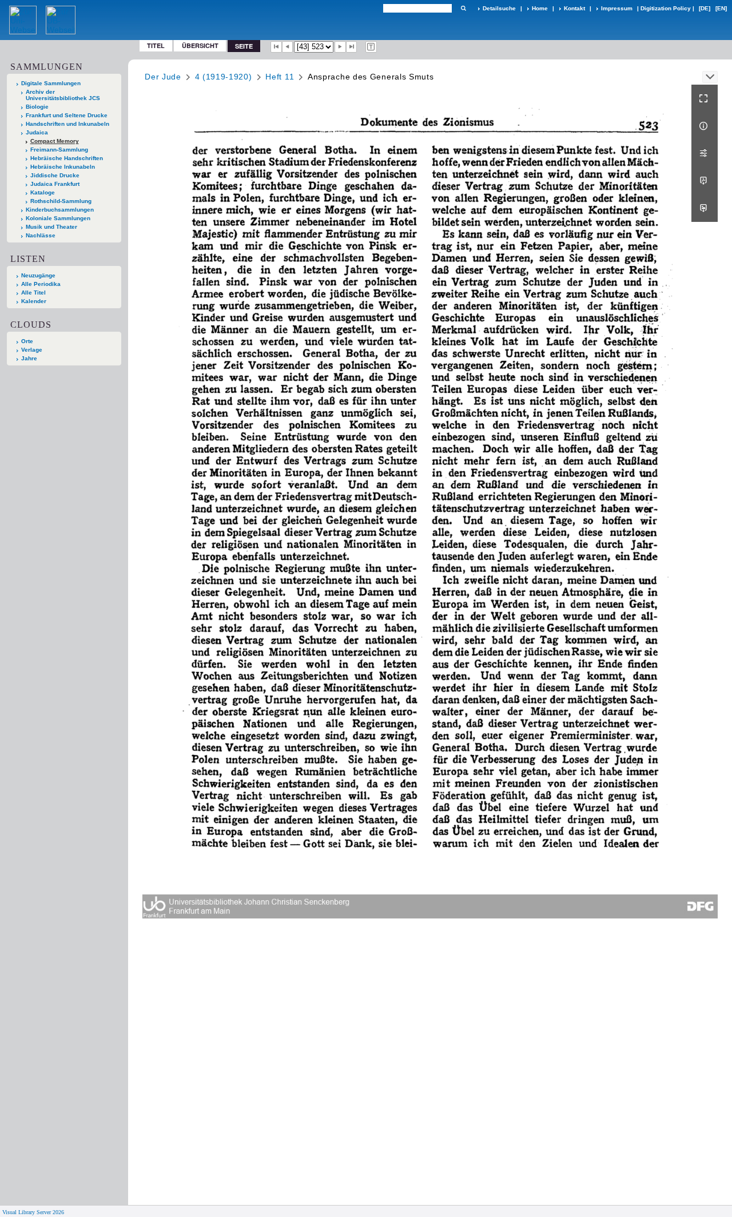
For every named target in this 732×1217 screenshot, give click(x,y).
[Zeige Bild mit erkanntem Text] (371, 47)
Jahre (29, 358)
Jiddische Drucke (54, 175)
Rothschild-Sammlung (61, 201)
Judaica (37, 132)
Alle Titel (33, 292)
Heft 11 (279, 76)
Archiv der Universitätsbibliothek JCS (63, 95)
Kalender (33, 301)
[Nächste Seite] (340, 47)
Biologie (37, 107)
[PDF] (704, 180)
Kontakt (574, 8)
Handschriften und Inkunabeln (67, 124)
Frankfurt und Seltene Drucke (67, 115)
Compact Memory (54, 141)
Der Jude (163, 76)
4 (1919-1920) (223, 76)
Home (540, 8)
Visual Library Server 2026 (33, 1212)
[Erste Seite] (276, 47)
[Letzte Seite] (351, 47)
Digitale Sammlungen (51, 83)
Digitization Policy (665, 8)
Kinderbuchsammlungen (60, 209)
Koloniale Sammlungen (58, 218)
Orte (27, 341)
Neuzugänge (38, 275)
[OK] (463, 8)
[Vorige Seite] (287, 47)
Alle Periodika (41, 284)
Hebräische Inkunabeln (62, 167)
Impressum (616, 8)
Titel (156, 45)
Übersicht (200, 45)
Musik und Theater (51, 227)
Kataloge (42, 192)
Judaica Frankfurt (54, 184)
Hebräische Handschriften (66, 158)
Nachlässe (40, 235)
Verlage (31, 350)
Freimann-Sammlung (59, 149)
